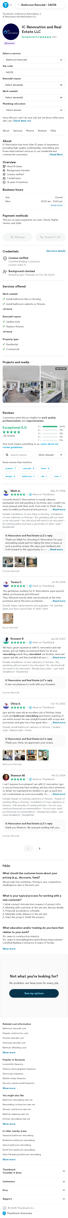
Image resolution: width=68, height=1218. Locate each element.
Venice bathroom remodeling (17, 1145)
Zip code (8, 66)
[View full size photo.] (21, 384)
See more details (55, 251)
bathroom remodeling (27, 14)
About (6, 130)
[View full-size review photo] (8, 562)
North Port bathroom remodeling (19, 1150)
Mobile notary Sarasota (14, 1078)
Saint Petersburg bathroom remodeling (22, 1154)
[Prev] (28, 848)
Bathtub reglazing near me (16, 1114)
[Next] (40, 848)
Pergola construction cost (15, 1033)
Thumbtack (8, 14)
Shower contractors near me (17, 1109)
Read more (57, 205)
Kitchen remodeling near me (16, 1119)
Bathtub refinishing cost (14, 1047)
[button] (11, 31)
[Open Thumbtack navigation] (7, 5)
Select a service (11, 53)
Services (17, 130)
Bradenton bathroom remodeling (19, 1140)
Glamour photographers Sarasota (19, 1069)
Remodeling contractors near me (19, 1104)
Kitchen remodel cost (13, 1038)
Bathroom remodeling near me (17, 1100)
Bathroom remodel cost (14, 1028)
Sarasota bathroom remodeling (18, 1135)
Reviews (42, 130)
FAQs (53, 130)
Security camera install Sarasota (18, 1083)
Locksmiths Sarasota (13, 1064)
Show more (9, 1052)
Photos (30, 130)
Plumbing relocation (14, 103)
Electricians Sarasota (13, 1074)
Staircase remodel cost (14, 1043)
